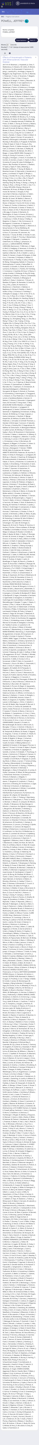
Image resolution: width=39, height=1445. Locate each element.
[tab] (5, 53)
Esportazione (21, 40)
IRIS (2, 17)
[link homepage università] (25, 3)
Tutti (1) (32, 40)
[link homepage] (7, 3)
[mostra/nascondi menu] (2, 7)
